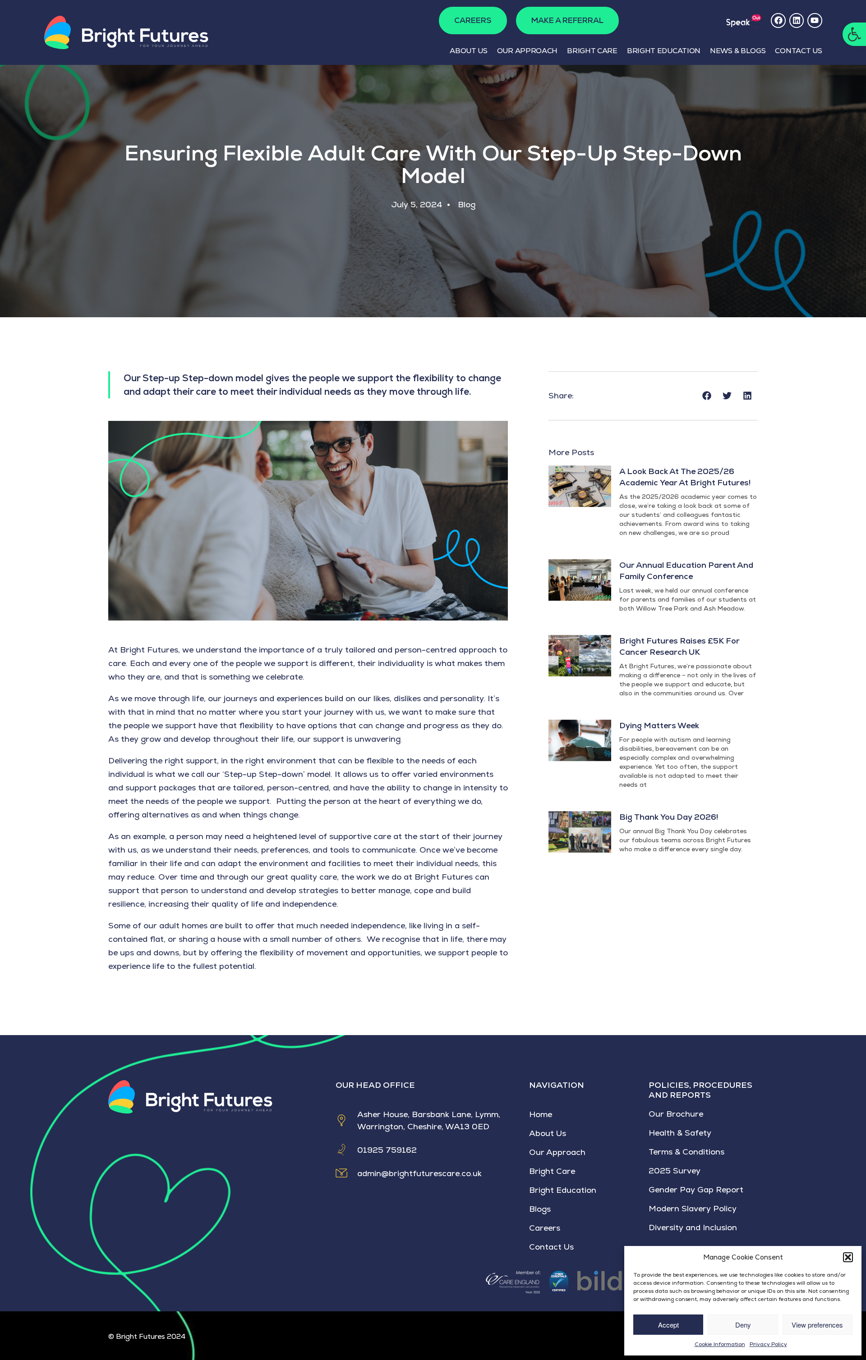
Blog (466, 204)
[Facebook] (778, 20)
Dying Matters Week (659, 725)
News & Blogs (737, 50)
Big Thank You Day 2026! (669, 817)
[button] (854, 34)
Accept (668, 1324)
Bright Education (663, 50)
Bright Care (592, 50)
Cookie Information (720, 1344)
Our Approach (527, 50)
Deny (743, 1324)
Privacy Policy (768, 1344)
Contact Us (798, 50)
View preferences (817, 1324)
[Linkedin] (796, 20)
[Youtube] (814, 20)
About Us (469, 50)
